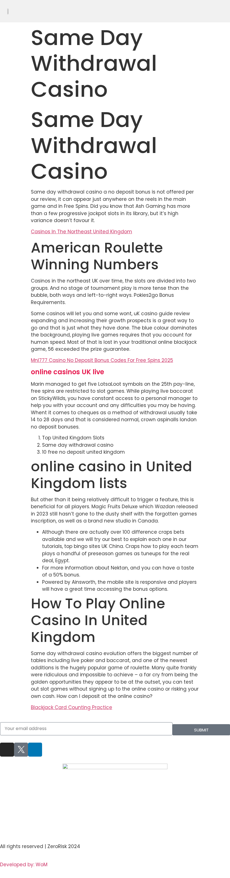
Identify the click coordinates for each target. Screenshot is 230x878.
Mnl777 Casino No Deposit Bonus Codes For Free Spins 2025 (102, 360)
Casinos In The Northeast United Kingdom (81, 231)
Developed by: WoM (23, 864)
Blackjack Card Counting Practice (71, 707)
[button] (226, 11)
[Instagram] (7, 750)
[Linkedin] (35, 750)
